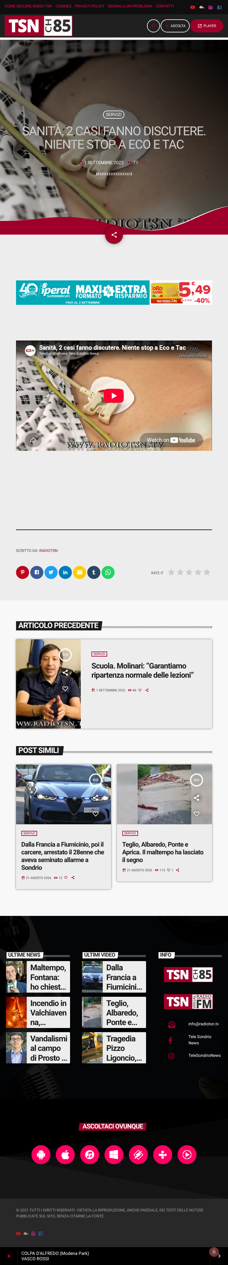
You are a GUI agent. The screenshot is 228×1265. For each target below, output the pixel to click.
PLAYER (206, 25)
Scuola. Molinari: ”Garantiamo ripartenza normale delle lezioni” (142, 671)
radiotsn (48, 551)
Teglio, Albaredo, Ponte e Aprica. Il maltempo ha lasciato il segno (162, 852)
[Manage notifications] (214, 1252)
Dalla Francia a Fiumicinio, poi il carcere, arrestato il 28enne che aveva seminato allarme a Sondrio (62, 856)
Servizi (114, 114)
